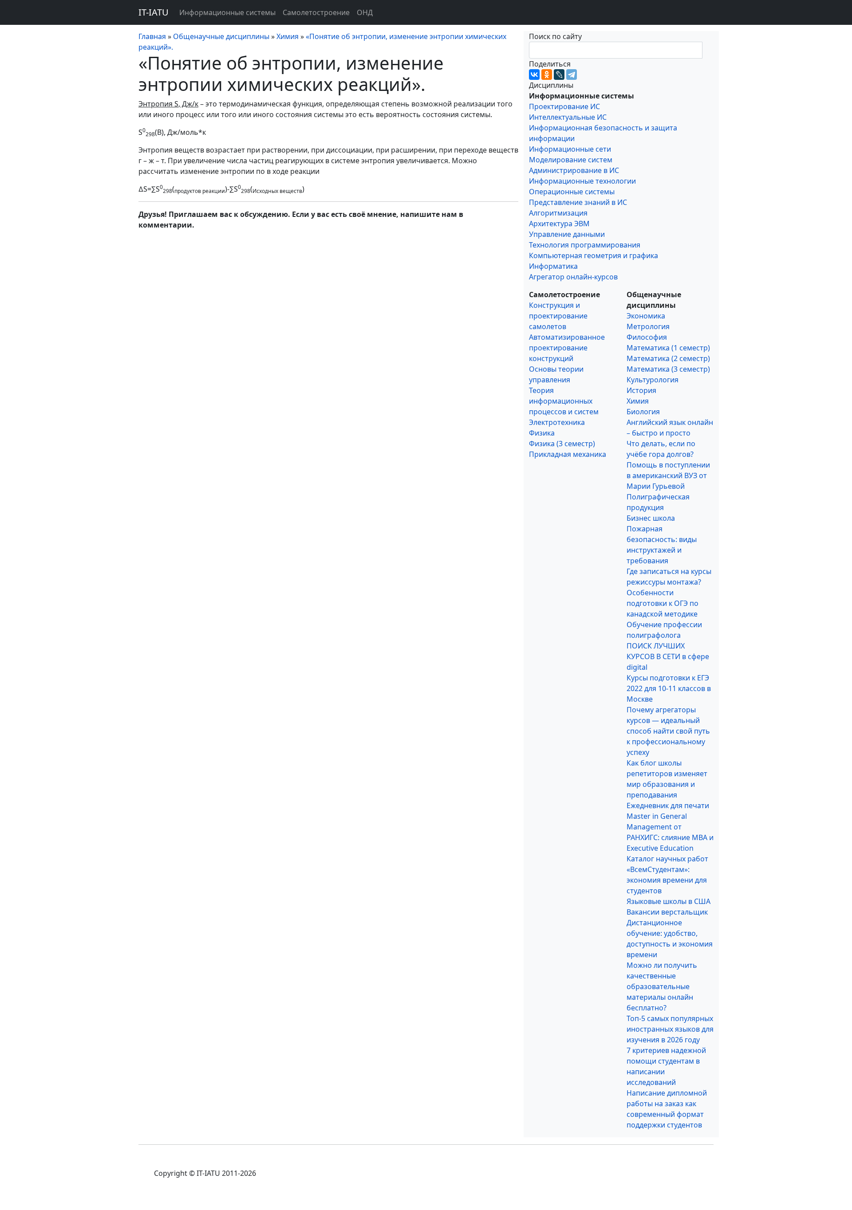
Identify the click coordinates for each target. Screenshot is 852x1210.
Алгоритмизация (558, 213)
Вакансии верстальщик (667, 912)
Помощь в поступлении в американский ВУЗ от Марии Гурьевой (668, 475)
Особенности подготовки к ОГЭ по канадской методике (662, 603)
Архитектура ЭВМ (559, 223)
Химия (638, 401)
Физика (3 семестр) (562, 443)
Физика (542, 433)
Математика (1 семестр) (668, 348)
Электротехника (557, 422)
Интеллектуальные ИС (568, 117)
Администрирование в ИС (574, 170)
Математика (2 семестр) (668, 358)
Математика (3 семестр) (668, 369)
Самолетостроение (316, 12)
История (641, 390)
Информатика (553, 266)
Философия (647, 337)
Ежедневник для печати (668, 805)
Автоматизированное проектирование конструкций (567, 347)
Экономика (646, 316)
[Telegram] (571, 74)
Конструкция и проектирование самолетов (558, 315)
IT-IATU (153, 12)
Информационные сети (570, 149)
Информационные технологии (582, 181)
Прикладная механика (567, 454)
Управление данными (567, 234)
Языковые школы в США (668, 901)
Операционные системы (572, 191)
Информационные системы (227, 12)
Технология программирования (584, 245)
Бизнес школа (651, 518)
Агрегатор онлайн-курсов (573, 277)
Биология (643, 411)
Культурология (652, 380)
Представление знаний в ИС (578, 202)
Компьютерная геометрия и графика (593, 255)
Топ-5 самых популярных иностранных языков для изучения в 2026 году (670, 1029)
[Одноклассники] (546, 74)
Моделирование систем (570, 160)
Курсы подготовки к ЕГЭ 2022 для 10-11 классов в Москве (669, 688)
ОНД (365, 12)
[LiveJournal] (559, 74)
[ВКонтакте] (534, 74)
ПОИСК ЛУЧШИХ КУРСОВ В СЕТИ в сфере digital (668, 656)
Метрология (648, 326)
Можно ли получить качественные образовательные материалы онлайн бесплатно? (662, 986)
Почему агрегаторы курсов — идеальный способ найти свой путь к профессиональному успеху (668, 731)
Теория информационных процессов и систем (564, 400)
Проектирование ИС (564, 106)
